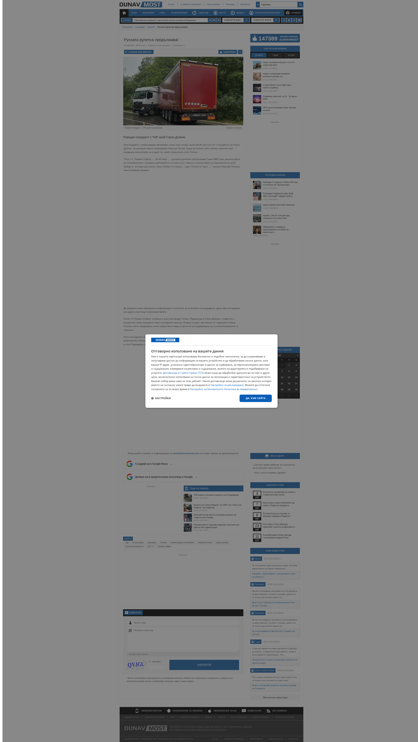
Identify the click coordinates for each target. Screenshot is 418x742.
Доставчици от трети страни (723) (183, 373)
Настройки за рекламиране (227, 385)
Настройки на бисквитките (206, 389)
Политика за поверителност (241, 389)
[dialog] (211, 371)
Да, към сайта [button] (256, 398)
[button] (161, 398)
